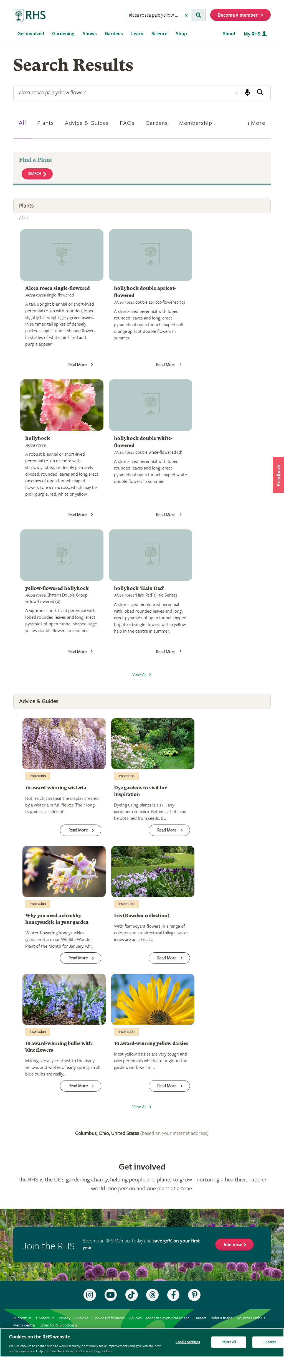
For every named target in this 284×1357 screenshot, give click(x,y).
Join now (232, 1245)
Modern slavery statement (167, 1318)
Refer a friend (222, 1318)
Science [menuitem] (159, 34)
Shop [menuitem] (181, 34)
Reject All (229, 1342)
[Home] (29, 16)
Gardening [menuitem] (63, 34)
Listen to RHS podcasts (58, 1325)
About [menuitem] (228, 34)
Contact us (45, 1318)
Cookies (81, 1318)
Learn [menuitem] (137, 34)
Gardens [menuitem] (114, 34)
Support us (22, 1318)
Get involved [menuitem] (30, 34)
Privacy (64, 1318)
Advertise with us (251, 1318)
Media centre (24, 1325)
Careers (200, 1318)
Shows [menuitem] (90, 34)
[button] (278, 475)
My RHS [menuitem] (252, 34)
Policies (135, 1318)
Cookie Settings (188, 1342)
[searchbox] (154, 15)
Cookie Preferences (109, 1318)
